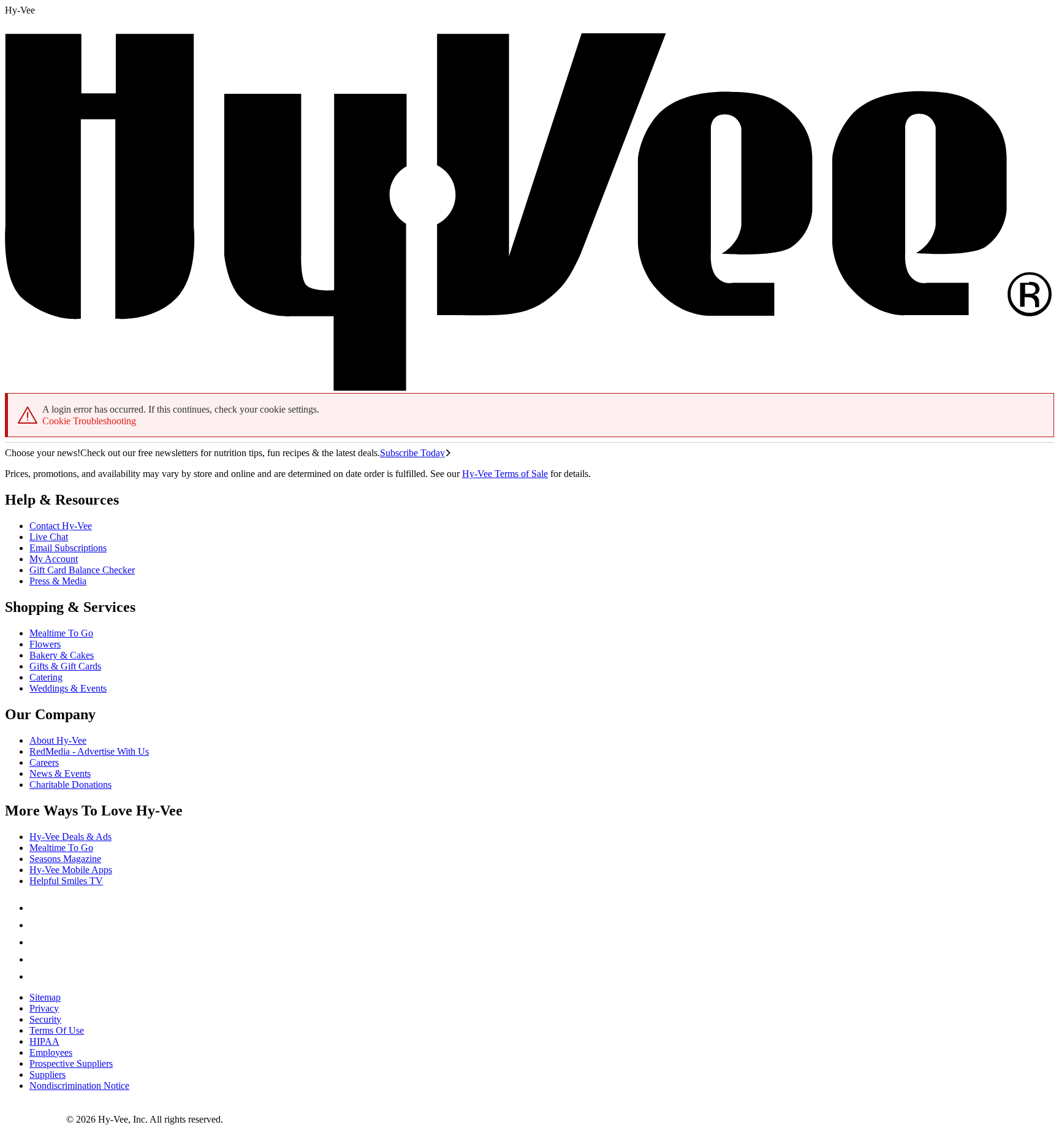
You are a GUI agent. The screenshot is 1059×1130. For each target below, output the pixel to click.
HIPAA (44, 1041)
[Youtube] (36, 959)
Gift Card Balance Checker (82, 570)
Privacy (44, 1008)
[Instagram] (36, 976)
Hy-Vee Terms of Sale (505, 473)
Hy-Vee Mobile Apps (70, 870)
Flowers (45, 644)
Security (45, 1019)
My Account (53, 559)
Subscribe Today (412, 453)
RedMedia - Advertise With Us (89, 751)
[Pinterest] (36, 925)
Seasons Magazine (65, 858)
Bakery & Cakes (61, 655)
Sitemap (45, 997)
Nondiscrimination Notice (79, 1085)
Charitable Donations (70, 784)
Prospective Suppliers (71, 1063)
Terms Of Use (56, 1030)
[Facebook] (36, 908)
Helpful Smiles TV (66, 881)
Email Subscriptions (68, 548)
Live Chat (48, 537)
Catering (46, 677)
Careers (44, 762)
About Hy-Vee (57, 740)
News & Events (60, 773)
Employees (50, 1052)
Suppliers (47, 1074)
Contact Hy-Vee (60, 526)
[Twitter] (36, 942)
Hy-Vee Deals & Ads (70, 836)
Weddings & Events (68, 688)
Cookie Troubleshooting (89, 421)
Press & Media (57, 581)
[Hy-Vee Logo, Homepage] (35, 1119)
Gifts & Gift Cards (65, 666)
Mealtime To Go (61, 633)
